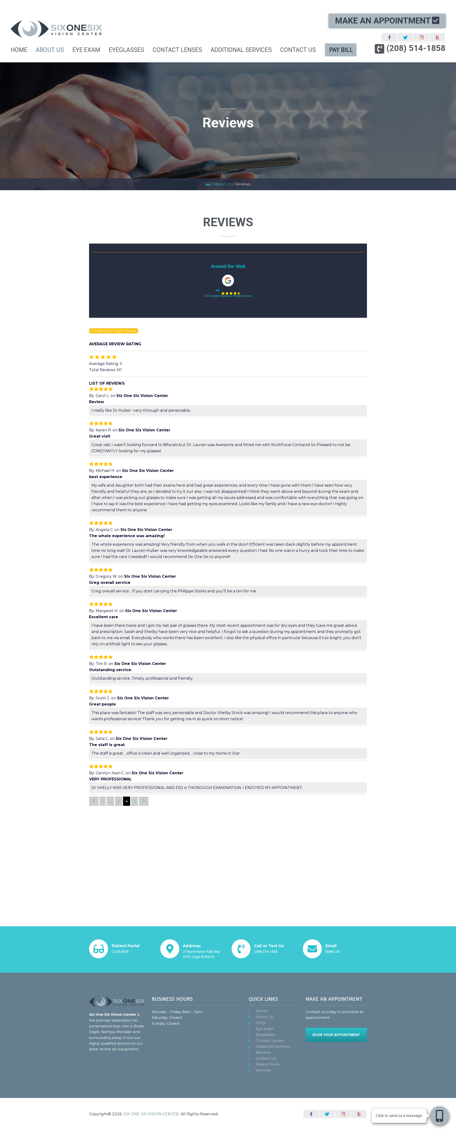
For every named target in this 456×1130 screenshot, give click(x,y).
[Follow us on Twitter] (405, 37)
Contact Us (266, 1058)
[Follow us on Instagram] (421, 37)
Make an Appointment (383, 21)
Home (261, 1011)
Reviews (263, 1052)
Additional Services (273, 1046)
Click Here (120, 952)
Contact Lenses (270, 1040)
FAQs (261, 1022)
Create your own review (113, 330)
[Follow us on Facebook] (389, 37)
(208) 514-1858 (415, 48)
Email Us (332, 952)
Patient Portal (268, 1064)
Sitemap (263, 1070)
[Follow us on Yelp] (437, 37)
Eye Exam (265, 1028)
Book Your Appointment (336, 1035)
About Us (222, 184)
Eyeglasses (265, 1034)
